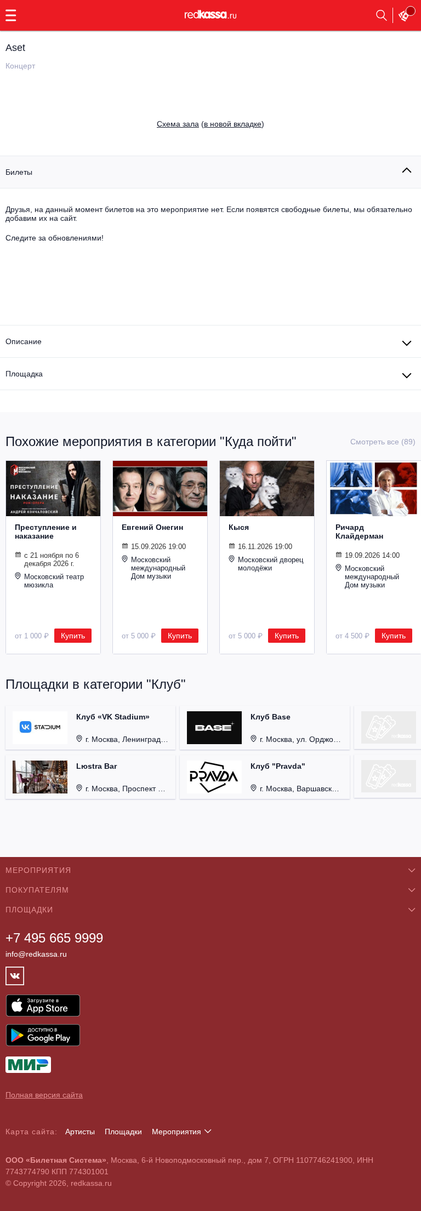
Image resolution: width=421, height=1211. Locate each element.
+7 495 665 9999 (54, 937)
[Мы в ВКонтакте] (14, 976)
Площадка (24, 373)
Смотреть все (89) (383, 441)
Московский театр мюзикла (54, 581)
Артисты (80, 1131)
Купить (73, 635)
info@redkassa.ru (36, 954)
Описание (23, 341)
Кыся (239, 527)
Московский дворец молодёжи (270, 564)
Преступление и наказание (46, 531)
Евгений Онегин (152, 527)
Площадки (123, 1131)
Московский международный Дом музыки (158, 568)
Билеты (18, 172)
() (210, 123)
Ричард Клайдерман (359, 531)
